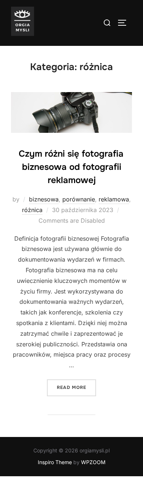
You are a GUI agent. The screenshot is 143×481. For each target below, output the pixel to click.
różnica (32, 210)
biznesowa (44, 199)
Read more (76, 387)
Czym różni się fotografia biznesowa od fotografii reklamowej (71, 167)
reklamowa (114, 199)
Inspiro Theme (55, 462)
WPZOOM (93, 462)
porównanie (78, 199)
